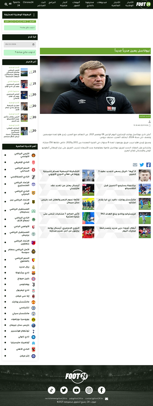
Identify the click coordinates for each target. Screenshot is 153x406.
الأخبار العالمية (145, 116)
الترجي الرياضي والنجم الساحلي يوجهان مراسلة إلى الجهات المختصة (11, 74)
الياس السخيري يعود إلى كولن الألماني (13, 96)
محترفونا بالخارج (13, 82)
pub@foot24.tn (76, 399)
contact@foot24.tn (94, 399)
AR (10, 4)
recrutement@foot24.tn (56, 399)
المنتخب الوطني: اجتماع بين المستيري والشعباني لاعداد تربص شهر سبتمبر (11, 132)
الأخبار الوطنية (14, 68)
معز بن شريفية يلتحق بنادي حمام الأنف (12, 108)
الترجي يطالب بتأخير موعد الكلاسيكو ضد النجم (11, 119)
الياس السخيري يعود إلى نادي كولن (11, 85)
